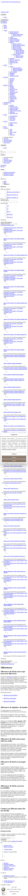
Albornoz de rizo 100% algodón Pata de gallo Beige (14, 541)
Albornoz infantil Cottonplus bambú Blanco (13, 363)
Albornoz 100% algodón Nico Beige (11, 499)
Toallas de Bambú (17, 68)
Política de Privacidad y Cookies (9, 449)
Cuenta (5, 26)
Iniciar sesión (7, 142)
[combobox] (7, 152)
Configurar (14, 454)
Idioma (5, 28)
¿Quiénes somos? (8, 845)
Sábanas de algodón (17, 49)
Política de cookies (8, 869)
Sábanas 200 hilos (20, 50)
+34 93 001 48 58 (5, 1)
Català (5, 17)
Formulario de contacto (9, 875)
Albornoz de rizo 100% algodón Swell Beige (13, 466)
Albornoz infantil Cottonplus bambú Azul (12, 399)
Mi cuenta (6, 138)
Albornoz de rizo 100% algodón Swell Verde (13, 478)
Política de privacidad (9, 868)
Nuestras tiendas (5, 12)
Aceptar (14, 460)
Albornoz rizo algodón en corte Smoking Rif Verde (14, 425)
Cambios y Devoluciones (9, 865)
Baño (5, 182)
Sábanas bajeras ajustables (19, 45)
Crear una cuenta (8, 141)
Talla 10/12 (10, 217)
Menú (5, 25)
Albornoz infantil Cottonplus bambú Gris (12, 387)
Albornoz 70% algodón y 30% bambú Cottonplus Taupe (15, 319)
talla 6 (8, 211)
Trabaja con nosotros (8, 846)
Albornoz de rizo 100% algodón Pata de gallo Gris (14, 556)
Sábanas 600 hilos (20, 53)
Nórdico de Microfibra (18, 34)
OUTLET (17, 9)
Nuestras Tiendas (8, 849)
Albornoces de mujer (8, 173)
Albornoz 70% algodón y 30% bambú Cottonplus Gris (15, 334)
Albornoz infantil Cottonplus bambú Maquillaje (14, 374)
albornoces (9, 676)
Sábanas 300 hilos (20, 51)
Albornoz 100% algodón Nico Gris (11, 488)
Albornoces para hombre (9, 172)
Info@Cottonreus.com (15, 1)
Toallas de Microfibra (18, 69)
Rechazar (14, 457)
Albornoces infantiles (9, 175)
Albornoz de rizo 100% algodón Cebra (12, 525)
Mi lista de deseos (8, 140)
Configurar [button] (14, 893)
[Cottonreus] (4, 21)
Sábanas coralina (19, 55)
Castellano (3, 14)
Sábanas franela (19, 57)
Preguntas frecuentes (8, 864)
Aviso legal (6, 867)
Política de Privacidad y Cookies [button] (14, 889)
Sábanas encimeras (17, 43)
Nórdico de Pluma (17, 35)
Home (5, 181)
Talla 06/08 (10, 214)
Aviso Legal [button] (14, 887)
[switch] (3, 894)
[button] (7, 252)
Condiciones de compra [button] (14, 891)
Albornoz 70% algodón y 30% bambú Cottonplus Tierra (15, 255)
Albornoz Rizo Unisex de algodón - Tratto (12, 412)
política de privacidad (17, 841)
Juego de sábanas (17, 46)
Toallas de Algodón (17, 70)
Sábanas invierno (17, 54)
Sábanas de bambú (17, 47)
